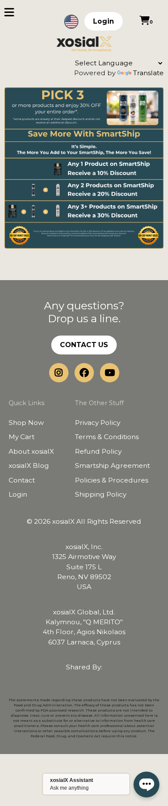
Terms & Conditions (107, 437)
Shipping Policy (100, 494)
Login (103, 21)
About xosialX (31, 451)
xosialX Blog (29, 465)
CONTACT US (84, 345)
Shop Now (26, 422)
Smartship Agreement (112, 465)
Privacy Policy (97, 422)
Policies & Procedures (111, 480)
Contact (22, 480)
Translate (148, 73)
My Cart (21, 437)
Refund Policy (98, 451)
